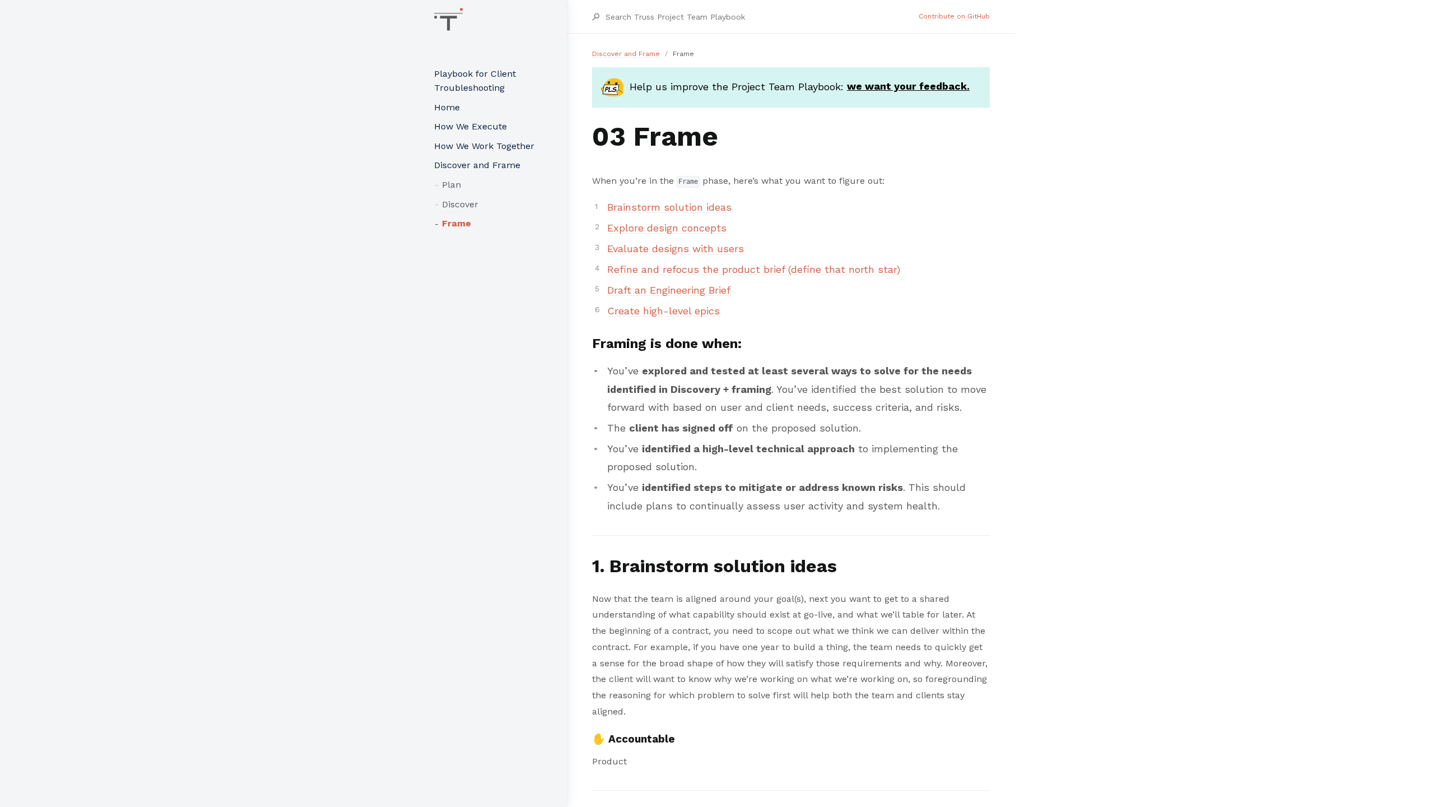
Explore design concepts (667, 228)
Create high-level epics (663, 311)
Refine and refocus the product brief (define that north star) (753, 269)
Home (447, 107)
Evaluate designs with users (675, 248)
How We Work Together (484, 146)
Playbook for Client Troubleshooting (475, 81)
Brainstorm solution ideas (669, 207)
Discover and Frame (477, 165)
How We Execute (470, 126)
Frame (456, 223)
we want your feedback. (908, 86)
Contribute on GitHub (954, 16)
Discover (460, 204)
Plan (451, 184)
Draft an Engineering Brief (668, 290)
